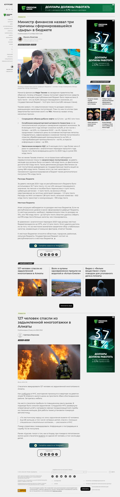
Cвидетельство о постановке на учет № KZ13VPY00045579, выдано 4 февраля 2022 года (32, 481)
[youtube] (61, 476)
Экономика (9, 37)
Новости (10, 19)
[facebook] (74, 476)
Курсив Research (8, 26)
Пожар (27, 340)
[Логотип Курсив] (8, 4)
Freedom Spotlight (7, 61)
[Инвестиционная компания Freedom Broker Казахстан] (8, 15)
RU (7, 9)
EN (9, 9)
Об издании (57, 480)
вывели (42, 436)
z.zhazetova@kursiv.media (30, 40)
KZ (12, 9)
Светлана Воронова (31, 335)
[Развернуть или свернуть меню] (12, 49)
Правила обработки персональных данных (98, 483)
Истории (10, 21)
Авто (11, 24)
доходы (33, 44)
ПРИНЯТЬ (85, 489)
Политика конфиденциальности (95, 480)
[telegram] (57, 476)
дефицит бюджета (24, 44)
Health (11, 35)
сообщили (25, 394)
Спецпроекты (9, 59)
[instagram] (52, 476)
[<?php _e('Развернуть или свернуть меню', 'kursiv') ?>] (12, 67)
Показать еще (66, 306)
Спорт (11, 39)
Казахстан (10, 69)
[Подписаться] (85, 472)
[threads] (70, 476)
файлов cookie (57, 491)
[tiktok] (66, 476)
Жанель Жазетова (30, 37)
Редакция (10, 54)
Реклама (10, 56)
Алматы (21, 340)
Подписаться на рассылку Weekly (62, 469)
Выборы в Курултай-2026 (93, 489)
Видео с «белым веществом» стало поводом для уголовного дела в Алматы (99, 272)
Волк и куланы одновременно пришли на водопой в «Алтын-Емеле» (66, 271)
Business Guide (8, 28)
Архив (11, 44)
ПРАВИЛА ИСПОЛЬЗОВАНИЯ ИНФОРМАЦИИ (97, 486)
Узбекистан (9, 71)
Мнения (10, 42)
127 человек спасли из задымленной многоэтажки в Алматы (30, 271)
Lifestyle (10, 30)
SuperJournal (9, 33)
